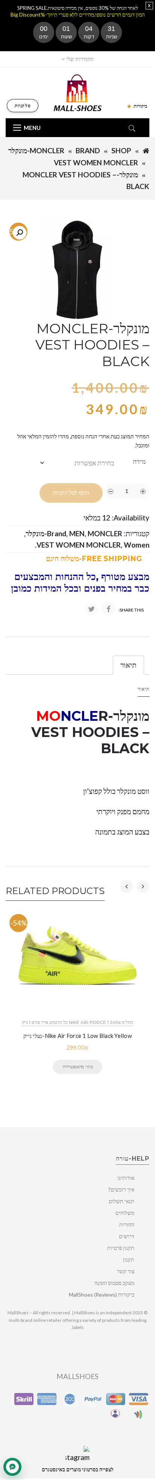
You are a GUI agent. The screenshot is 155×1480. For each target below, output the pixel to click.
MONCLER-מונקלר (36, 150)
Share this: (131, 610)
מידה (139, 461)
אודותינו (125, 1178)
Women (136, 544)
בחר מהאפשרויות (77, 1066)
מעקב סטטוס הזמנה (114, 1283)
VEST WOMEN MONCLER (96, 162)
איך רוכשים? (121, 1189)
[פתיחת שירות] (12, 1467)
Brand (88, 150)
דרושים (126, 1236)
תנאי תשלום (121, 1201)
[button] (19, 233)
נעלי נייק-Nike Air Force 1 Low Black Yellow (77, 1035)
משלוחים (124, 1213)
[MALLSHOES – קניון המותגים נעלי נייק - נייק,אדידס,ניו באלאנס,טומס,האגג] (78, 92)
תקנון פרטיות (120, 1248)
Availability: (130, 517)
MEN (77, 533)
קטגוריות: (136, 533)
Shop (121, 150)
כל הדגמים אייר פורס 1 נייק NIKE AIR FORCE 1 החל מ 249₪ (77, 1022)
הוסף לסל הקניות (71, 492)
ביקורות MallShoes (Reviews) (101, 1294)
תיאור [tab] (128, 665)
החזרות (126, 1224)
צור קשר (125, 1271)
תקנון (128, 1259)
